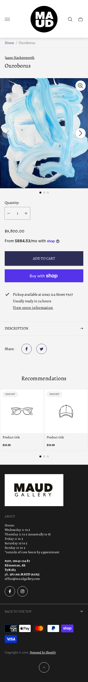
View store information (33, 308)
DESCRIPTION (16, 328)
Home (9, 42)
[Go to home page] (44, 19)
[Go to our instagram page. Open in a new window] (22, 591)
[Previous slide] (7, 133)
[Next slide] (80, 133)
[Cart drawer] (80, 19)
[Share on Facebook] (26, 349)
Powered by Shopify (43, 652)
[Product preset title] (22, 411)
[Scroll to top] (44, 667)
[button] (40, 193)
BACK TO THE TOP (18, 611)
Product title (11, 437)
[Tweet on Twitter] (41, 349)
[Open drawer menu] (7, 19)
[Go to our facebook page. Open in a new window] (10, 591)
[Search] (70, 19)
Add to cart (44, 258)
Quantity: (12, 203)
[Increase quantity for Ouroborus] (26, 213)
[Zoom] (80, 86)
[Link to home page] (34, 490)
